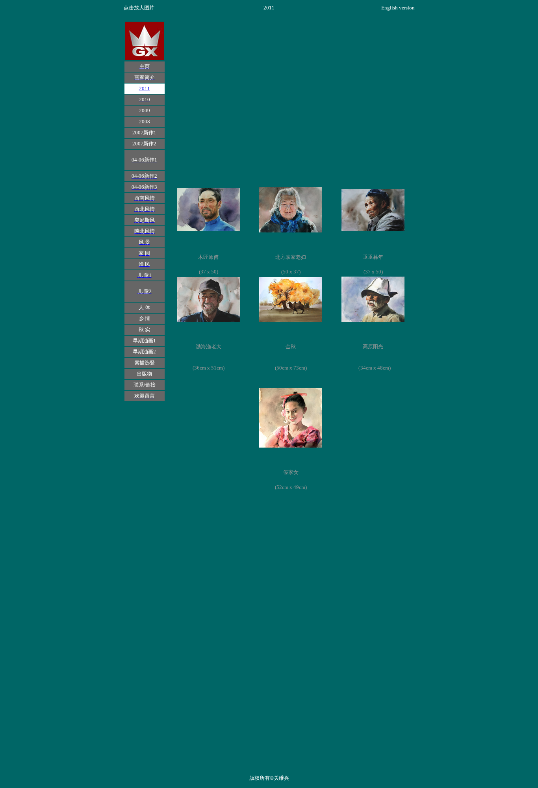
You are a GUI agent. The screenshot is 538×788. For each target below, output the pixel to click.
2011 (144, 88)
